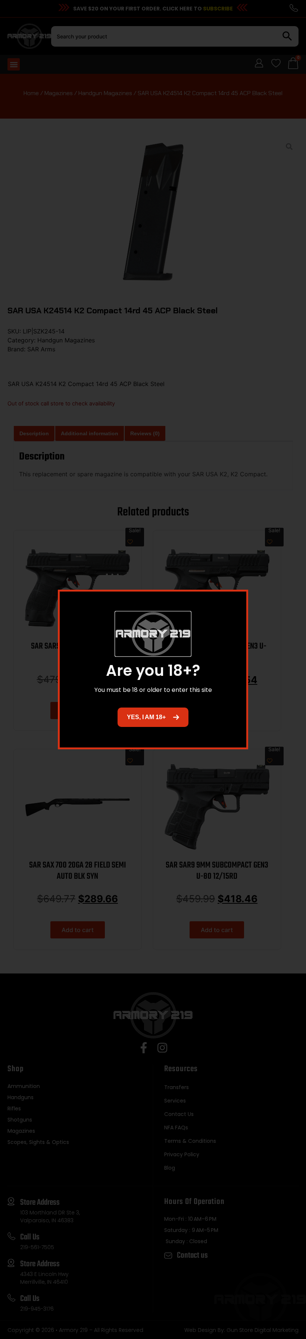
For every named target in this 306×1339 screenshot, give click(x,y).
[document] (153, 669)
